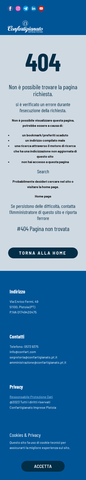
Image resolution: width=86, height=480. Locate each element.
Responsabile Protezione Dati (31, 397)
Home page (43, 196)
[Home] (25, 26)
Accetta (43, 466)
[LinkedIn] (33, 8)
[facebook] (10, 8)
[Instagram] (18, 8)
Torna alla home (43, 252)
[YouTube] (41, 8)
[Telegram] (26, 8)
